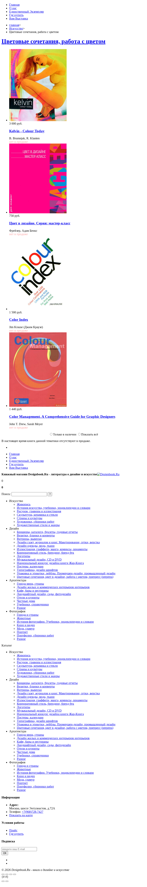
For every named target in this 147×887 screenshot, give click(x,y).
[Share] (6, 874)
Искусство (16, 28)
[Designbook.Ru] (108, 474)
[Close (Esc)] (3, 874)
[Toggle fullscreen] (10, 874)
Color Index (18, 320)
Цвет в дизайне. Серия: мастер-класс (39, 223)
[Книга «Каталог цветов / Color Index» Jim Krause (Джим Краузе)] (38, 308)
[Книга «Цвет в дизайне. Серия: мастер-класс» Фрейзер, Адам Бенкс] (38, 212)
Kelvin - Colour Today (27, 131)
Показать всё (89, 434)
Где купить (16, 15)
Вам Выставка (18, 18)
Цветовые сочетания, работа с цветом (53, 41)
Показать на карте (21, 815)
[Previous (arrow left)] (3, 881)
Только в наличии (64, 434)
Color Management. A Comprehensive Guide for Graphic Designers (62, 417)
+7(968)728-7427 (32, 811)
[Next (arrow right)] (6, 881)
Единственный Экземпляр (26, 11)
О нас (13, 8)
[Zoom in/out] (14, 874)
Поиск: (6, 494)
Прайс (13, 830)
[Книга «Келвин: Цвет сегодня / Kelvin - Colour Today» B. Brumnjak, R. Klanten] (38, 120)
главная (14, 25)
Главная (14, 4)
